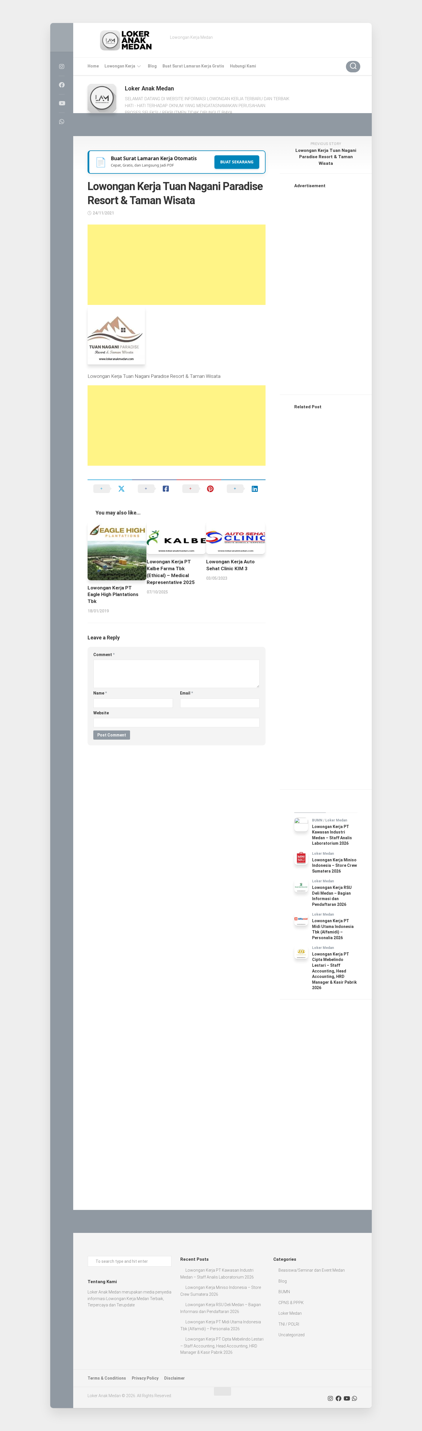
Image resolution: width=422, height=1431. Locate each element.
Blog (152, 66)
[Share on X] (110, 488)
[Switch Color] (61, 37)
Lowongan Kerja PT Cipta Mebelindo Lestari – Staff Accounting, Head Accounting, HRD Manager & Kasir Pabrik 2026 (334, 971)
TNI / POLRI (288, 1324)
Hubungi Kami (243, 66)
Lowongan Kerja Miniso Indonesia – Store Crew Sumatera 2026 (334, 865)
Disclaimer (174, 1378)
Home (93, 66)
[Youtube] (61, 103)
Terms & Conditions (107, 1378)
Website (101, 713)
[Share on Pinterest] (199, 488)
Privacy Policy (145, 1378)
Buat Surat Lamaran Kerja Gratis (193, 66)
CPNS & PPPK (291, 1302)
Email (186, 693)
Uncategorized (291, 1335)
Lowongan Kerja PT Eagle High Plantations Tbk (113, 594)
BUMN (317, 820)
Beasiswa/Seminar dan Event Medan (311, 1270)
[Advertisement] (177, 265)
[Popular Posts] (341, 805)
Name (100, 693)
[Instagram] (61, 67)
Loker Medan (336, 820)
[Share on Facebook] (154, 488)
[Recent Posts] (310, 805)
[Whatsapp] (61, 122)
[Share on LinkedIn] (243, 488)
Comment (104, 654)
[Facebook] (61, 85)
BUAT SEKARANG (236, 162)
